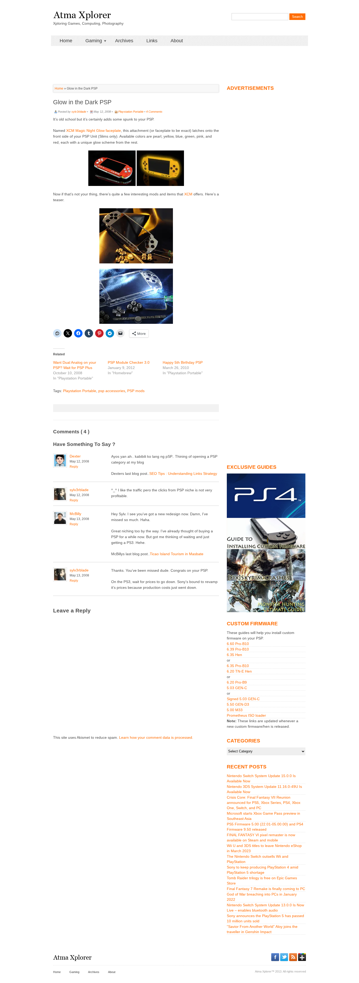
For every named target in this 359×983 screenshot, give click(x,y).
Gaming (90, 41)
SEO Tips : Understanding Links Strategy (183, 473)
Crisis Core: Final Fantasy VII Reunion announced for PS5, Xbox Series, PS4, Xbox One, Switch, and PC (263, 802)
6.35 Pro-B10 (238, 666)
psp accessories (111, 391)
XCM (188, 194)
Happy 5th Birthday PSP (183, 362)
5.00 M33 (235, 710)
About (177, 40)
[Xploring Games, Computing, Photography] (82, 14)
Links (151, 40)
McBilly (75, 514)
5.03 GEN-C (237, 688)
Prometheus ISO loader (246, 715)
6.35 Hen (234, 655)
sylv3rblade (78, 111)
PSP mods (136, 391)
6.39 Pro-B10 (238, 649)
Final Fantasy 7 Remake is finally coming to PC (266, 889)
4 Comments (154, 111)
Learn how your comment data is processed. (156, 737)
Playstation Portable (130, 111)
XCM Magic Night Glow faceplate (93, 130)
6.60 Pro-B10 (238, 644)
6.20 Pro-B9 (237, 682)
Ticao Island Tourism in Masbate (176, 554)
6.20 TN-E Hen (239, 671)
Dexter (75, 456)
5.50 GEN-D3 (238, 704)
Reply (74, 467)
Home (66, 40)
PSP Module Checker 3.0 (129, 362)
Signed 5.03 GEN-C (243, 699)
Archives (124, 40)
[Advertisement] (179, 58)
